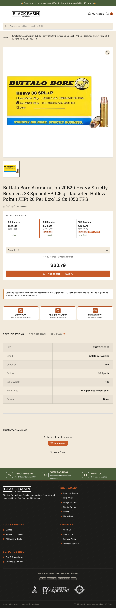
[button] (9, 206)
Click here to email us (99, 477)
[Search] (6, 26)
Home (5, 37)
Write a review (58, 443)
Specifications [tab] (13, 334)
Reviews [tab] (59, 334)
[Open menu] (6, 14)
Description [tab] (37, 334)
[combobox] (61, 26)
